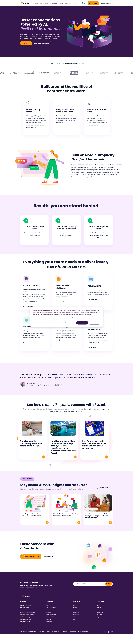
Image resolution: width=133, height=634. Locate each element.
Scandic (75, 610)
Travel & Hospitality (51, 607)
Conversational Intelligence (27, 612)
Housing (48, 612)
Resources (54, 3)
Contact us (100, 610)
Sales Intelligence (25, 621)
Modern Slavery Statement (53, 631)
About (61, 3)
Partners (74, 3)
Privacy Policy (41, 631)
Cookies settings (69, 322)
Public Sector (49, 610)
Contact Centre (24, 607)
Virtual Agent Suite (25, 610)
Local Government (51, 614)
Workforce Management (27, 616)
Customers (68, 3)
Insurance (49, 621)
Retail (47, 605)
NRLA (74, 619)
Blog (98, 616)
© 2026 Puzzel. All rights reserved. (28, 631)
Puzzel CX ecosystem (26, 605)
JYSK (74, 605)
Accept (82, 322)
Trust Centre (64, 631)
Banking (48, 619)
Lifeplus (75, 607)
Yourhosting (76, 614)
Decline (94, 322)
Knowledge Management (27, 614)
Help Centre (100, 612)
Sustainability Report (83, 631)
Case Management (25, 619)
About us (99, 605)
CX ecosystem (38, 3)
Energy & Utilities (50, 616)
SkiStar (74, 616)
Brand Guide (73, 631)
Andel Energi (76, 612)
